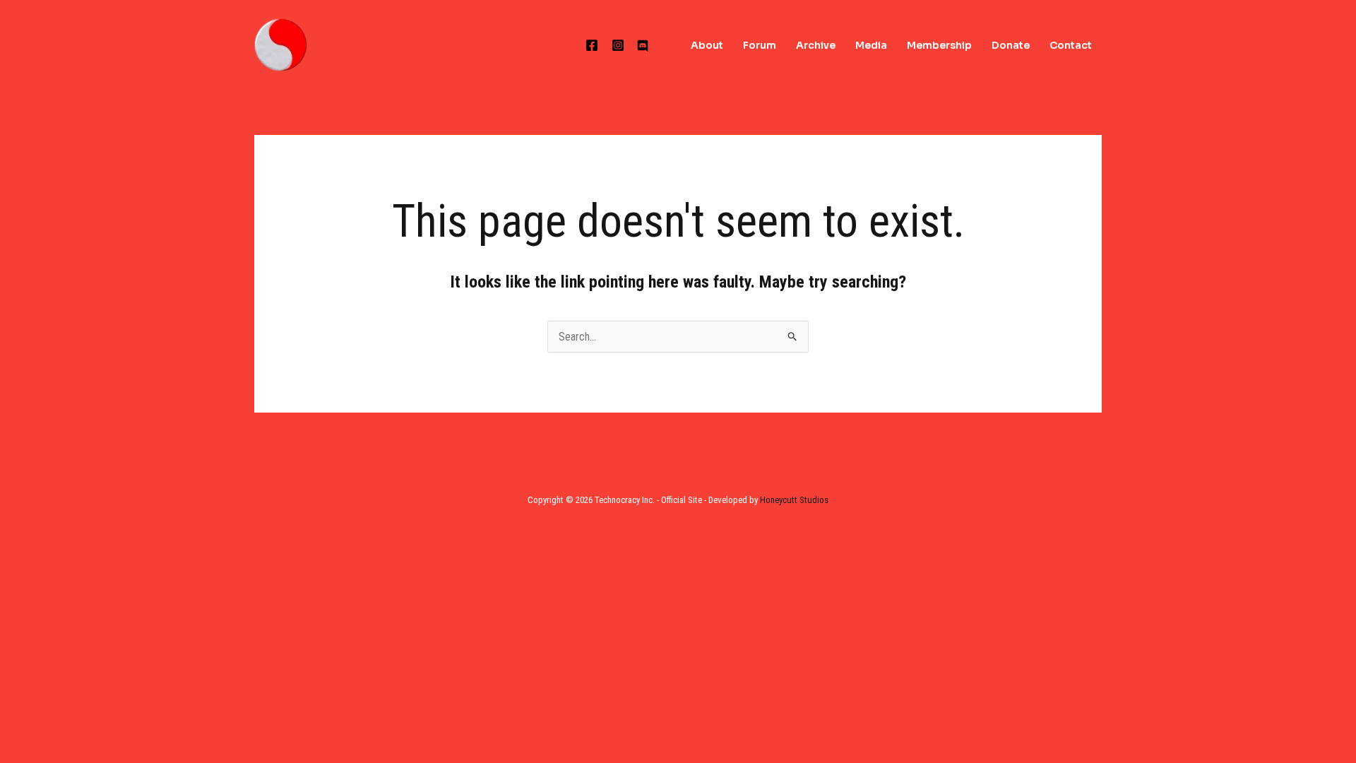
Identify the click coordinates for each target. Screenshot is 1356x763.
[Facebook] (592, 45)
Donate (1011, 45)
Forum (759, 45)
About (707, 45)
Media (871, 45)
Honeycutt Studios (794, 500)
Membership (939, 45)
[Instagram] (618, 45)
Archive (815, 45)
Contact (1070, 45)
